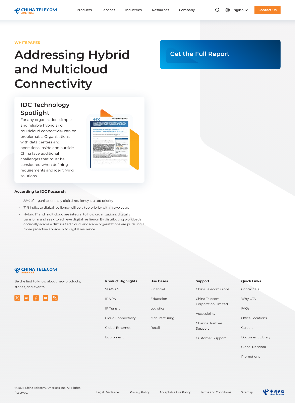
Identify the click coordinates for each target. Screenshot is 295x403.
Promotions (250, 356)
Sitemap (247, 392)
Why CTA (248, 299)
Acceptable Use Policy (175, 392)
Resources (160, 10)
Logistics (158, 308)
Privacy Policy (140, 392)
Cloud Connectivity (120, 318)
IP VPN (110, 299)
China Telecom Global (213, 289)
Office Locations (254, 318)
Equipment (114, 337)
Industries (133, 10)
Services (108, 10)
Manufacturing (162, 318)
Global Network (253, 347)
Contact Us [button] (267, 10)
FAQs (245, 308)
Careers (247, 328)
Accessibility (205, 314)
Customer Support (211, 338)
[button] (17, 298)
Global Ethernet (118, 328)
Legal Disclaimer (108, 392)
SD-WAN (112, 289)
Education (159, 299)
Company (187, 10)
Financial (158, 289)
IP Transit (112, 308)
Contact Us (250, 289)
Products (84, 10)
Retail (155, 328)
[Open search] (218, 10)
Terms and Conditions (215, 392)
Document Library (255, 337)
